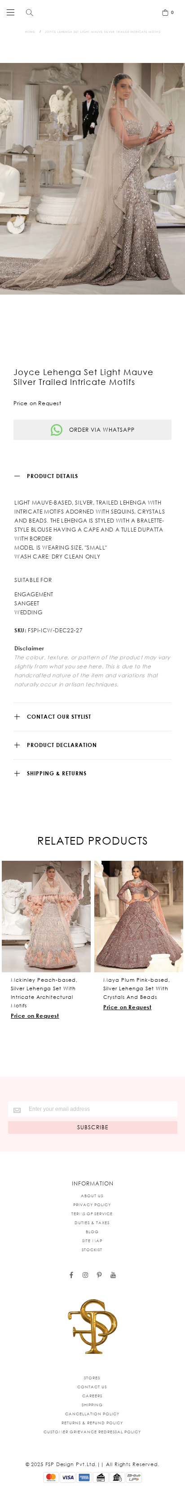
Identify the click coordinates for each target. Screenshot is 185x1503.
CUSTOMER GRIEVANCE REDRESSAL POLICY (92, 1432)
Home (30, 31)
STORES (92, 1378)
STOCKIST (92, 1249)
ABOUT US (92, 1196)
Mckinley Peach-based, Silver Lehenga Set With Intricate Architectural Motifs (44, 992)
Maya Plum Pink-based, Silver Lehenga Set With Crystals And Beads (136, 988)
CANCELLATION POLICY (92, 1414)
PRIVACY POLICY (92, 1205)
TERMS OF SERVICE (92, 1214)
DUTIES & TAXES (92, 1223)
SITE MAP (92, 1241)
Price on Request (35, 1015)
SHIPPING (92, 1405)
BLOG (92, 1232)
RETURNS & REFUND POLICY (92, 1423)
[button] (81, 870)
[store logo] (90, 12)
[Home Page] (92, 1327)
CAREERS (92, 1396)
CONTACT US (92, 1387)
